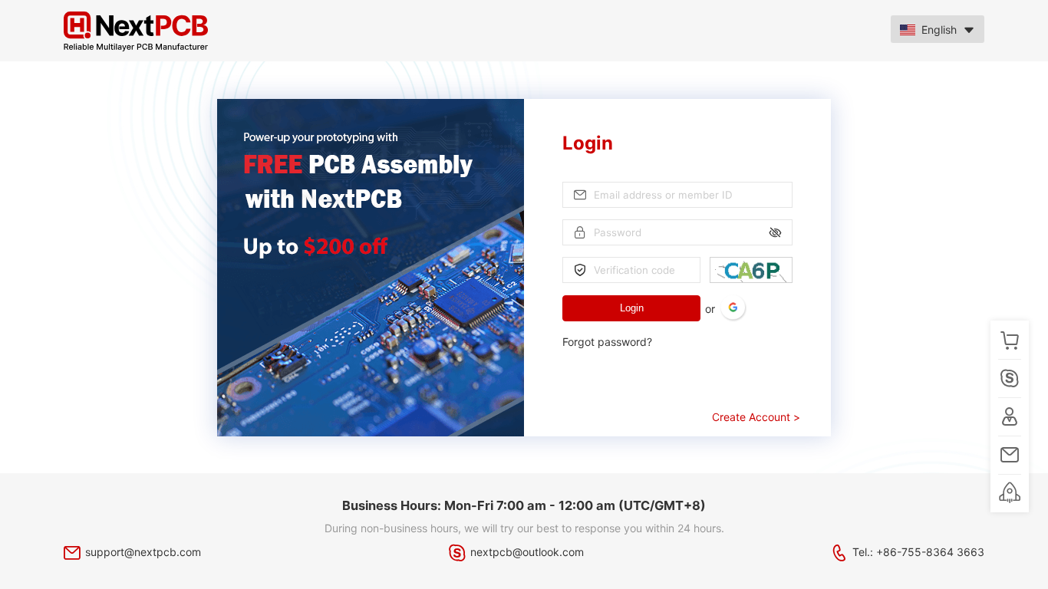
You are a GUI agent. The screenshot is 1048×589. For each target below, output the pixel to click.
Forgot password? (607, 341)
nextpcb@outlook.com (527, 551)
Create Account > (756, 416)
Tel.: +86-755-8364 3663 (918, 551)
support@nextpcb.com (143, 551)
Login (632, 308)
